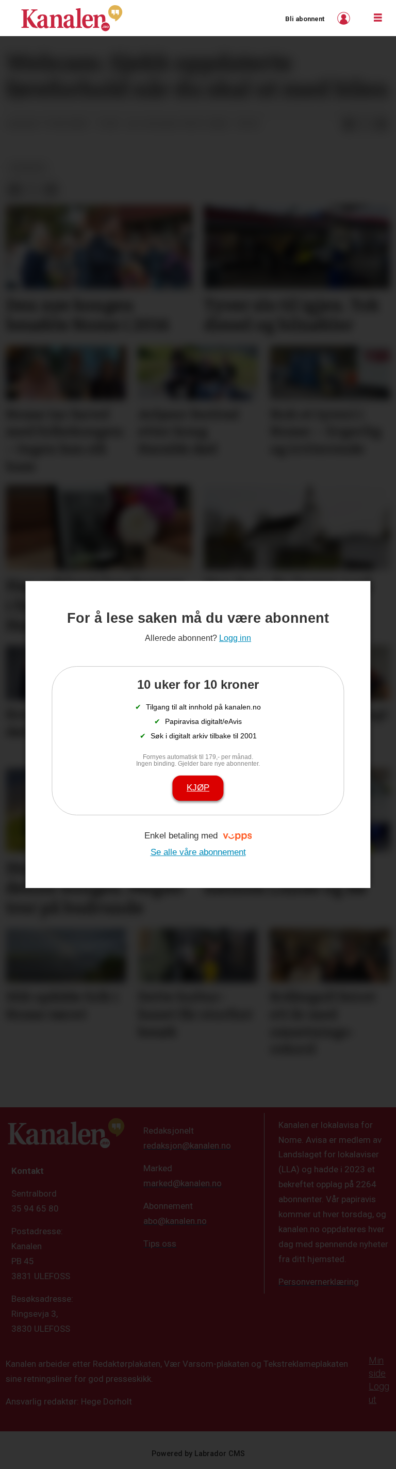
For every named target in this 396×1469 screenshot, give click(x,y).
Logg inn (345, 18)
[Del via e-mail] (381, 124)
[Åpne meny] (378, 18)
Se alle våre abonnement (198, 852)
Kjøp (198, 788)
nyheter (28, 168)
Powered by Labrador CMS (198, 1453)
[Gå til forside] (71, 18)
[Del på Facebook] (348, 124)
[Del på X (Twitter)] (365, 124)
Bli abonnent (304, 19)
